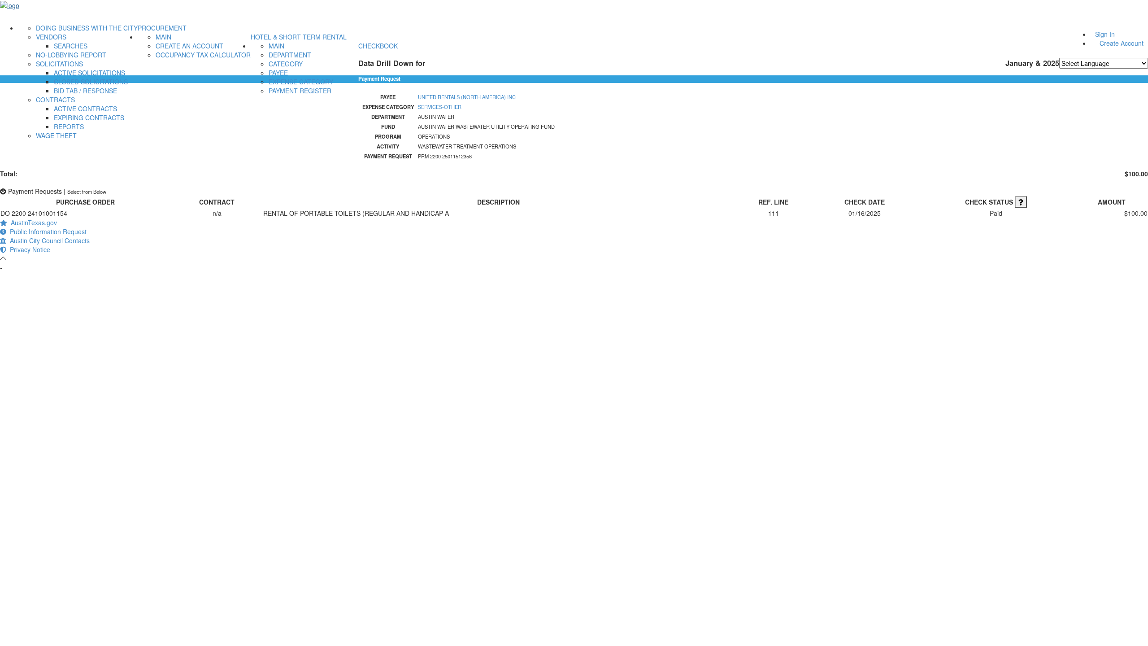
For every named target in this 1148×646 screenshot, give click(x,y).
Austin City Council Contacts (48, 240)
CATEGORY (286, 63)
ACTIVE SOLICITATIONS (89, 72)
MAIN (163, 36)
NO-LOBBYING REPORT (71, 54)
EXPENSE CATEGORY (301, 81)
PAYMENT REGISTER (300, 90)
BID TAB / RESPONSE (85, 90)
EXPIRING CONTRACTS (89, 117)
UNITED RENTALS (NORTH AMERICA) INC (467, 96)
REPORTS (69, 126)
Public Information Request (46, 231)
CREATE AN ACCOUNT (189, 45)
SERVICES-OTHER (439, 106)
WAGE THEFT (56, 135)
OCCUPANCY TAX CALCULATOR (203, 54)
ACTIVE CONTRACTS (85, 108)
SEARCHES (70, 45)
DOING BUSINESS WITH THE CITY (87, 27)
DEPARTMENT (290, 54)
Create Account (1122, 43)
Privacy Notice (28, 249)
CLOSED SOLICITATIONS (91, 81)
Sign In (1105, 34)
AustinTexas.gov (32, 222)
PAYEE (278, 72)
